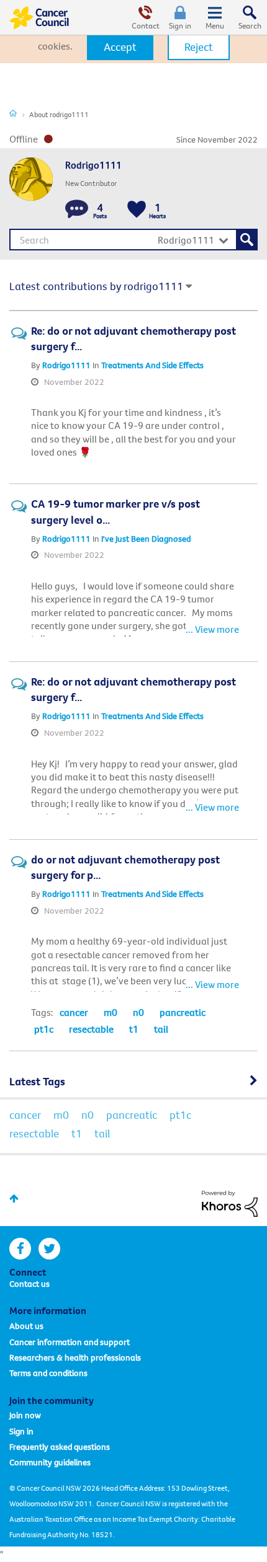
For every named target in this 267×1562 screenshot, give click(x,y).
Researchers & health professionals (75, 1357)
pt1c (43, 1029)
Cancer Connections (13, 113)
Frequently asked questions (59, 1446)
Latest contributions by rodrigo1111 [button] (96, 286)
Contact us (29, 1283)
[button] (120, 47)
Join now (25, 1415)
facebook (20, 1249)
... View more (212, 452)
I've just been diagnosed (146, 538)
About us (26, 1325)
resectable (91, 1029)
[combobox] (133, 239)
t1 (133, 1029)
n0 (138, 1012)
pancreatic (183, 1012)
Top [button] (14, 1198)
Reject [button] (198, 47)
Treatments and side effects (152, 365)
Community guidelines (50, 1462)
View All (133, 1079)
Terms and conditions (48, 1373)
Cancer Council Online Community (39, 17)
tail (161, 1029)
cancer (74, 1012)
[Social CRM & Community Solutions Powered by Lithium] (230, 1202)
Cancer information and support (69, 1342)
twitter (49, 1249)
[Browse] (214, 17)
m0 (110, 1012)
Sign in (180, 25)
